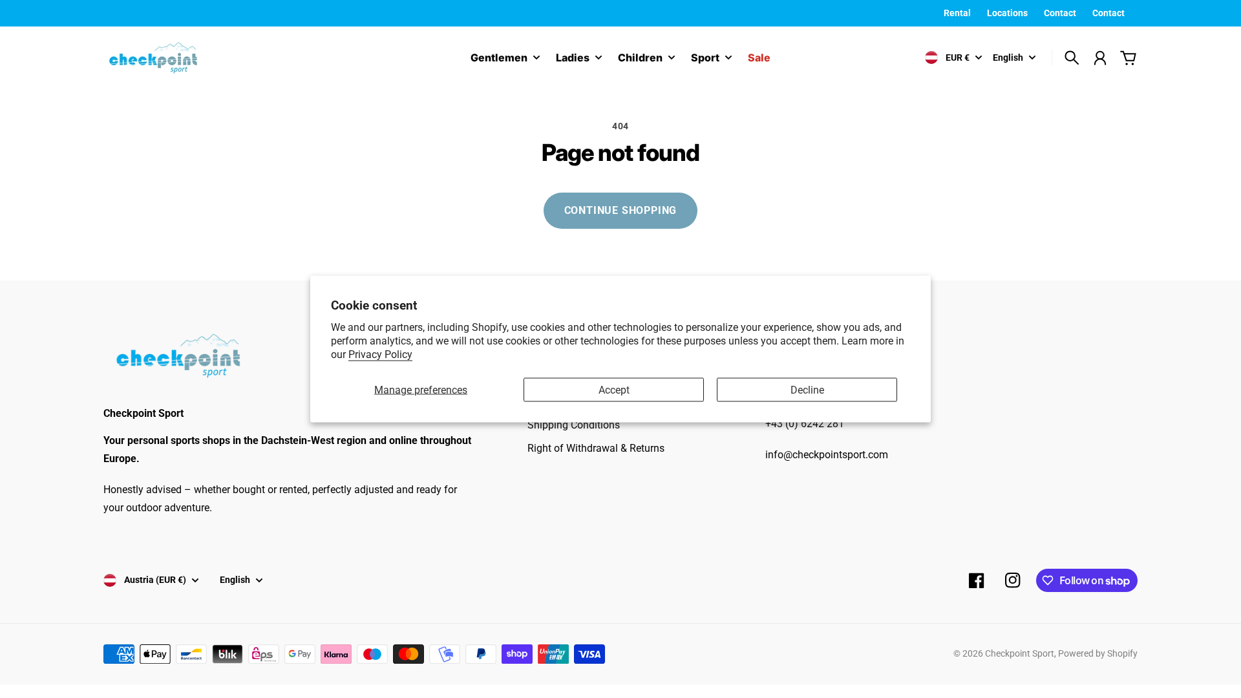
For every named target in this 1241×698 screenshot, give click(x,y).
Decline (807, 389)
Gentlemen (499, 58)
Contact (1060, 13)
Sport (705, 58)
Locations (1007, 13)
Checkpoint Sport (1019, 653)
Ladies (572, 58)
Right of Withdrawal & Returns (595, 448)
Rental (957, 13)
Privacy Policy (380, 354)
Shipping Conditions (573, 425)
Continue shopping (620, 210)
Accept (614, 389)
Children (640, 58)
